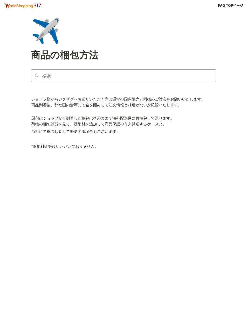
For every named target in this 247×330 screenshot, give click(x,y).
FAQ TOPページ (230, 5)
